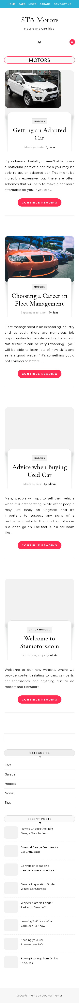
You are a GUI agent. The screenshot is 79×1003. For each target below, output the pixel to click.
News (33, 4)
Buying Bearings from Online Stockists (39, 961)
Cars (22, 4)
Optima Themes (52, 995)
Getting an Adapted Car (39, 134)
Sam (52, 147)
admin (52, 484)
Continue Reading (39, 202)
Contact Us (62, 4)
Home (12, 4)
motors (39, 121)
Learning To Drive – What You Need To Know (37, 923)
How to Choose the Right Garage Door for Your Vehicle (37, 831)
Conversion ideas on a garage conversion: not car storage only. (38, 868)
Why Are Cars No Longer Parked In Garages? (36, 905)
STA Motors (40, 19)
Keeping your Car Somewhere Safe (32, 942)
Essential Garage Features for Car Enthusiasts (39, 849)
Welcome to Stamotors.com (39, 642)
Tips (8, 802)
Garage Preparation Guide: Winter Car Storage (38, 886)
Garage (45, 4)
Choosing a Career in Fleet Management (39, 299)
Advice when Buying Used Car (39, 471)
